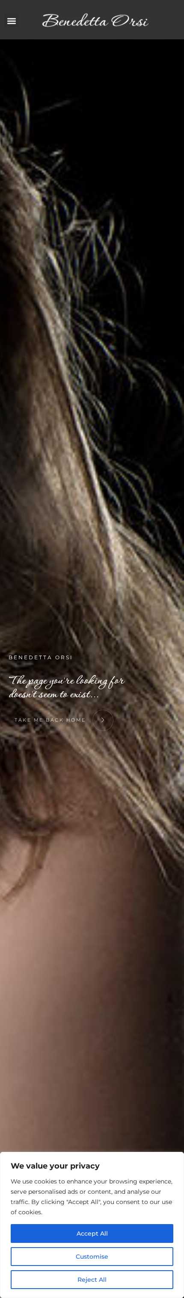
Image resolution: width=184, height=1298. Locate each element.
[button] (11, 21)
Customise (92, 1256)
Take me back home (51, 720)
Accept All (92, 1233)
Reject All (92, 1279)
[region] (92, 1225)
